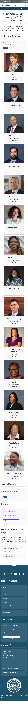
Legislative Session (8, 42)
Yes (6, 552)
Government (6, 591)
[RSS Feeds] (23, 574)
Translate (15, 639)
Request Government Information (12, 672)
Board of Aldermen (22, 8)
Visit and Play (6, 602)
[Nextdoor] (20, 574)
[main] (14, 286)
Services (5, 587)
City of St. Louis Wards (9, 511)
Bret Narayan (14, 166)
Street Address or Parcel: (10, 491)
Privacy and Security (8, 629)
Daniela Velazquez (14, 227)
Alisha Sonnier (14, 258)
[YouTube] (15, 574)
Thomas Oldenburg (14, 105)
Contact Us (6, 665)
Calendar (5, 598)
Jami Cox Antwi (14, 288)
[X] (12, 574)
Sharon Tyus (14, 412)
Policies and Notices (8, 633)
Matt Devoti (14, 197)
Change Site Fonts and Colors (11, 625)
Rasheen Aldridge (14, 473)
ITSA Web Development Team (6, 695)
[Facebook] (5, 574)
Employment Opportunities (10, 606)
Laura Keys (14, 382)
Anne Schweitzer (14, 75)
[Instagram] (8, 574)
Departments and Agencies (9, 8)
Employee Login (7, 612)
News (4, 594)
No (11, 552)
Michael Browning (14, 319)
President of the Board (9, 515)
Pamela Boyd (14, 443)
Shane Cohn (14, 136)
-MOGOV (8, 5)
